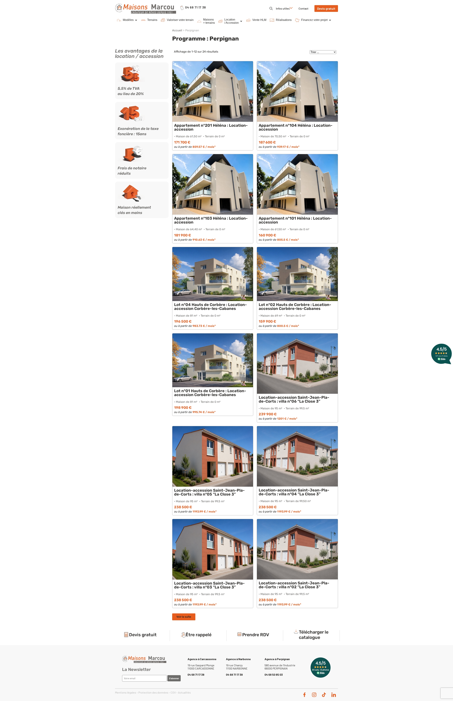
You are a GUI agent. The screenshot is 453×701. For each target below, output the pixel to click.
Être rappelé (198, 634)
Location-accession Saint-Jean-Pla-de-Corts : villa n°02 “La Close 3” (294, 585)
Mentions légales (125, 692)
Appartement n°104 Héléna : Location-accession (295, 127)
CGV (173, 692)
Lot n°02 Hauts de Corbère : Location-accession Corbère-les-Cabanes (295, 306)
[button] (127, 20)
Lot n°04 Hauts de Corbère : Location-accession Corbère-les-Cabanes (210, 306)
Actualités (184, 692)
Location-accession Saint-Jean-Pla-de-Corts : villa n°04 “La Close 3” (294, 492)
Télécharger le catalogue (313, 635)
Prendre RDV (255, 634)
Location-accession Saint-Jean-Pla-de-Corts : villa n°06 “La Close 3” (294, 399)
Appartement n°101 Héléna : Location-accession (295, 220)
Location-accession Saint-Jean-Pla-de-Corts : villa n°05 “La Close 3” (209, 492)
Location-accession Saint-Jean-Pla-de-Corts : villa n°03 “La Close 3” (209, 585)
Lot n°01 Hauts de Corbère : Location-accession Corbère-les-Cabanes (210, 392)
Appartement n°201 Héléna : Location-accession (211, 127)
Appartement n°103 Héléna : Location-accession (211, 220)
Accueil (177, 30)
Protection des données (153, 692)
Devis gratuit (143, 634)
